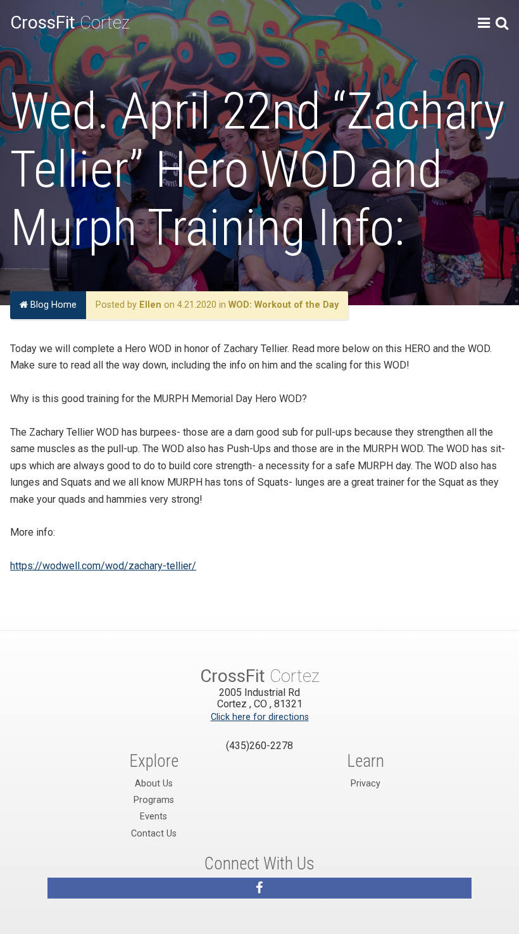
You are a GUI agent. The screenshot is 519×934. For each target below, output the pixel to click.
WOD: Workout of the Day (283, 305)
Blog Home (52, 305)
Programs (154, 800)
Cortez (70, 22)
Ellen (150, 305)
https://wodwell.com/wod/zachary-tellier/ (103, 566)
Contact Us (154, 833)
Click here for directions (260, 717)
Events (153, 816)
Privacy (365, 783)
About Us (154, 783)
